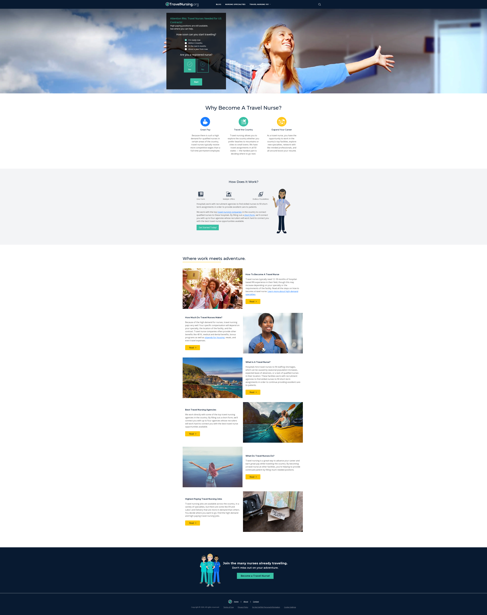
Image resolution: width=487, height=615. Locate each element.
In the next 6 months (197, 46)
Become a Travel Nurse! (255, 575)
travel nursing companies (230, 212)
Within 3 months (195, 43)
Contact (256, 601)
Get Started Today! (207, 227)
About (246, 601)
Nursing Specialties (235, 4)
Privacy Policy (243, 607)
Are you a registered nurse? (196, 54)
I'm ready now (194, 40)
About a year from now (198, 49)
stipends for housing (215, 337)
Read (252, 301)
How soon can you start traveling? (196, 34)
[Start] (196, 82)
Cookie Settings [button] (290, 607)
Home (236, 601)
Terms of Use (228, 607)
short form (249, 215)
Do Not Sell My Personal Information (266, 607)
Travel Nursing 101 (259, 4)
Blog (218, 4)
